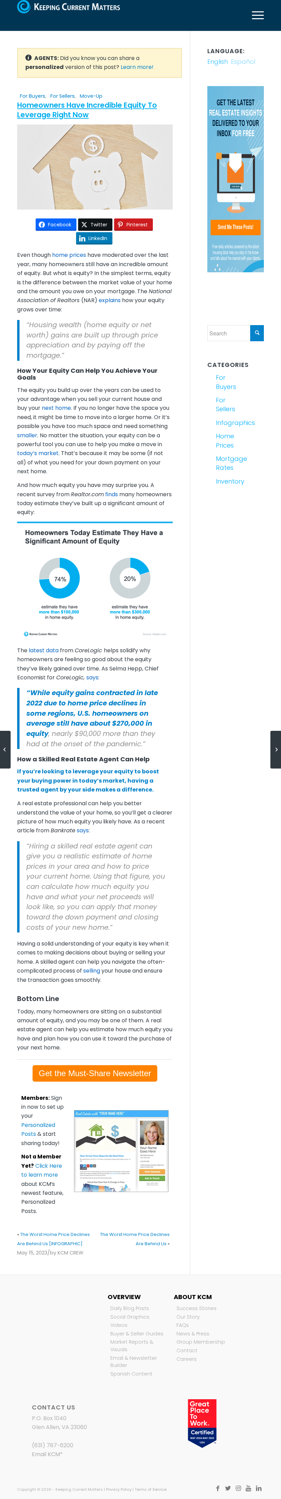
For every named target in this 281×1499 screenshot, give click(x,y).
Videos (118, 1325)
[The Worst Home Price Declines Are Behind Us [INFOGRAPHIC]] (5, 750)
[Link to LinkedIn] (259, 1488)
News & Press (192, 1333)
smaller (27, 435)
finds (111, 494)
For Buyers (32, 96)
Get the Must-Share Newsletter (95, 1073)
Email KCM (46, 1454)
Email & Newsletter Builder (133, 1362)
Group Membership (200, 1342)
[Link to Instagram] (238, 1488)
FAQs (182, 1325)
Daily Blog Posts (129, 1308)
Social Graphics (129, 1316)
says (92, 677)
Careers (186, 1359)
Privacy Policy (119, 1489)
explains (110, 300)
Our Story (188, 1316)
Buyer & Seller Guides (136, 1333)
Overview (124, 1297)
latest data (44, 650)
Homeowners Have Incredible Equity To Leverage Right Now (87, 109)
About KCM (193, 1297)
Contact (186, 1350)
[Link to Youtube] (248, 1488)
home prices (69, 255)
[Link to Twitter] (228, 1488)
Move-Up (91, 96)
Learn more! (137, 67)
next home (56, 408)
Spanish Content (131, 1373)
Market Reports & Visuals (131, 1346)
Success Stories (196, 1308)
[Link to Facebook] (217, 1488)
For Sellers (62, 96)
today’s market (38, 453)
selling (91, 971)
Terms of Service (151, 1489)
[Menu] (254, 15)
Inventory (225, 481)
